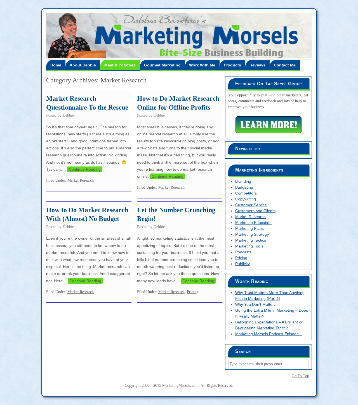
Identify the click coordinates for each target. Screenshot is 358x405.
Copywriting (245, 199)
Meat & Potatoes (120, 65)
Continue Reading (85, 169)
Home (55, 65)
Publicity (242, 263)
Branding (243, 181)
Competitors (246, 193)
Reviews (257, 65)
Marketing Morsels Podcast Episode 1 (268, 334)
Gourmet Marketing (162, 65)
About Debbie (83, 65)
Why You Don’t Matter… (256, 304)
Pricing (192, 292)
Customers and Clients (255, 211)
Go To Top (300, 376)
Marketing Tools (249, 246)
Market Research (80, 180)
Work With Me (202, 65)
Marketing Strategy (252, 234)
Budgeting (244, 187)
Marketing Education (253, 222)
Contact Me (285, 65)
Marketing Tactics (250, 240)
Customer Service (251, 205)
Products (232, 65)
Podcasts (243, 252)
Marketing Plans (249, 228)
